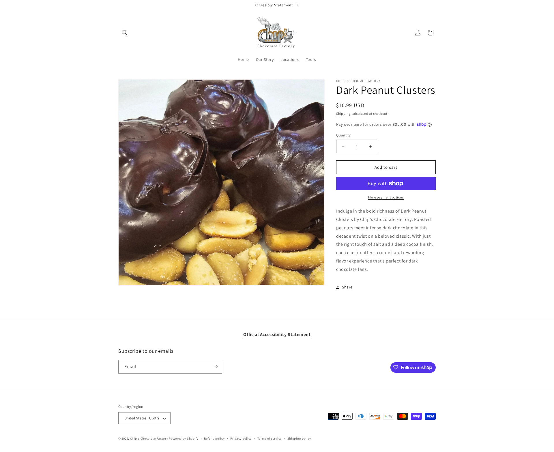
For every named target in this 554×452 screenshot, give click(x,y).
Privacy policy (241, 438)
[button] (124, 32)
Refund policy (214, 438)
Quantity (343, 135)
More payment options (386, 197)
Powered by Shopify (184, 439)
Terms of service (269, 438)
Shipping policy (299, 438)
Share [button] (347, 287)
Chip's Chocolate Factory (149, 439)
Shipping (343, 113)
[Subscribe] (215, 367)
